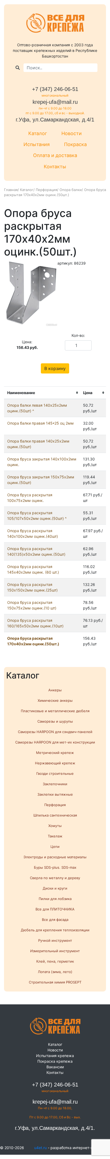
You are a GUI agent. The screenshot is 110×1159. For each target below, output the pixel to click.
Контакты (55, 166)
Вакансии (55, 1067)
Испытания (36, 144)
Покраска (75, 144)
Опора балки (71, 190)
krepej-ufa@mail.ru (55, 102)
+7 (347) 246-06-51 (55, 89)
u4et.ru (40, 1147)
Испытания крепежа (55, 1055)
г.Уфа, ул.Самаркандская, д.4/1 (55, 120)
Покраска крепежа (55, 1061)
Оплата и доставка (55, 155)
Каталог (37, 133)
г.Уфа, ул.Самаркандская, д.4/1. (55, 1128)
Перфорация (46, 190)
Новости (71, 133)
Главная (11, 190)
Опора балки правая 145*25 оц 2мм (40, 423)
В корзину (55, 368)
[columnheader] (42, 392)
